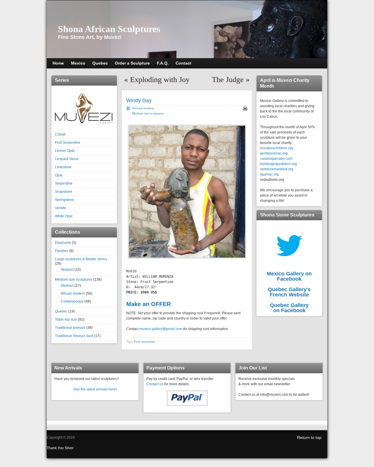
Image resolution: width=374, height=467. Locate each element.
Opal (59, 175)
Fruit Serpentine (67, 142)
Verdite (60, 208)
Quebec (61, 311)
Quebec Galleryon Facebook (289, 307)
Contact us (154, 384)
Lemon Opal (65, 151)
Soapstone (63, 192)
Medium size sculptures (73, 279)
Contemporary (72, 301)
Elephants (63, 243)
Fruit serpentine (144, 341)
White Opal (63, 216)
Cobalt (60, 134)
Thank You (56, 448)
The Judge (228, 79)
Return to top (309, 437)
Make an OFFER (148, 304)
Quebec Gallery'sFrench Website (289, 292)
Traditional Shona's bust (74, 336)
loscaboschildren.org (276, 148)
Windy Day (139, 100)
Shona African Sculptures (109, 29)
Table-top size (66, 319)
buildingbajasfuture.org (278, 164)
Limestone (63, 167)
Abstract (67, 270)
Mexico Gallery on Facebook (289, 276)
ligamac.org (269, 174)
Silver (69, 448)
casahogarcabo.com (276, 159)
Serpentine (63, 183)
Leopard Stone (67, 159)
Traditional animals (70, 328)
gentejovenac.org (274, 153)
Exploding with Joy (160, 79)
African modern (73, 293)
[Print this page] (245, 108)
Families (61, 251)
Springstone (64, 200)
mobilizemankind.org (276, 169)
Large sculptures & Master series (81, 259)
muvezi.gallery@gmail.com (160, 329)
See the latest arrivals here (94, 389)
